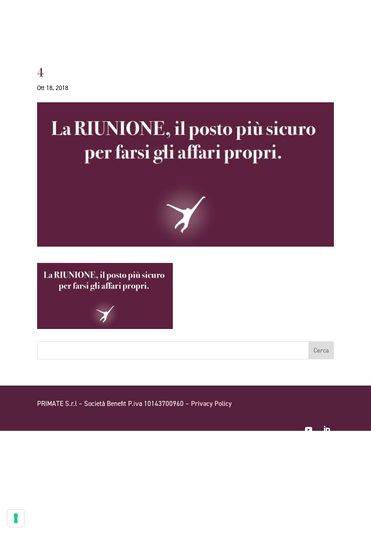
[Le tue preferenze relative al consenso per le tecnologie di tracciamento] (15, 518)
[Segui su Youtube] (308, 429)
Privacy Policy (211, 403)
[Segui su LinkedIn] (326, 429)
